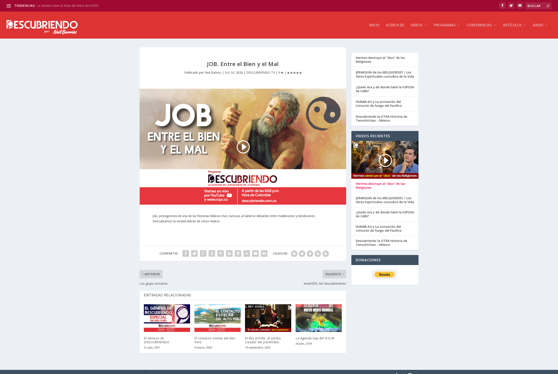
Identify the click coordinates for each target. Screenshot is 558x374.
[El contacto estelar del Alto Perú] (217, 318)
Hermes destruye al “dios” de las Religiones (380, 60)
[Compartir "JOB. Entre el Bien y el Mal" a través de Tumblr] (212, 253)
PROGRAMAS (445, 25)
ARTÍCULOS (512, 25)
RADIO (538, 25)
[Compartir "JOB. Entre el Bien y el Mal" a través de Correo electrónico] (255, 253)
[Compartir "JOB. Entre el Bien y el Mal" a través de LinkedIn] (229, 253)
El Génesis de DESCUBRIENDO (156, 340)
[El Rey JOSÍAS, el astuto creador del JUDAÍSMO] (268, 318)
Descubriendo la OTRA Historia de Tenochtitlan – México (381, 118)
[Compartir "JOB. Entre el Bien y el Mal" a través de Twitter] (194, 253)
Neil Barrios (213, 72)
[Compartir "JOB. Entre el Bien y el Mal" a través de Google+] (203, 253)
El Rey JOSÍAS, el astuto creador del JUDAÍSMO (263, 340)
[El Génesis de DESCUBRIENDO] (167, 318)
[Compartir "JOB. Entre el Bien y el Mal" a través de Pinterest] (220, 253)
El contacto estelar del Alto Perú (214, 340)
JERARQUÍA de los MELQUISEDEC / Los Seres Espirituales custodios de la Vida (385, 74)
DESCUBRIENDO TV (260, 72)
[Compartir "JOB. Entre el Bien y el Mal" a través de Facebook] (185, 253)
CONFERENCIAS (479, 25)
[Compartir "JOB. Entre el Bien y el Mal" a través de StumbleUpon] (246, 253)
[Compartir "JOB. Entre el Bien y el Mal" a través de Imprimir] (264, 253)
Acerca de (395, 25)
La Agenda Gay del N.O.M (315, 338)
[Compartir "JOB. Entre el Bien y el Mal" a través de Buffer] (238, 253)
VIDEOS (417, 25)
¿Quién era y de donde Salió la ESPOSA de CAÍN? (385, 89)
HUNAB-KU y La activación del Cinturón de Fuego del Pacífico (379, 104)
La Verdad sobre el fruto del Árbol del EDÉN (67, 5)
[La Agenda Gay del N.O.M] (319, 318)
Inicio (374, 25)
